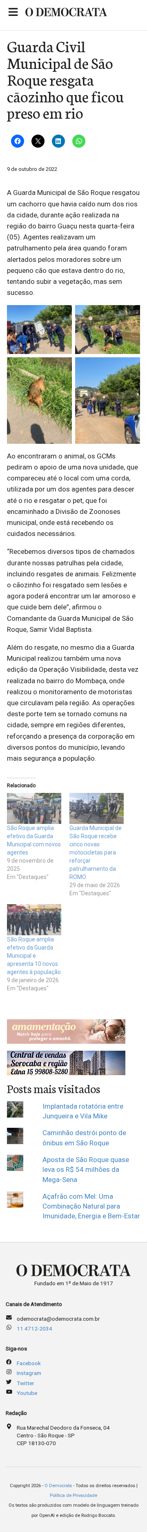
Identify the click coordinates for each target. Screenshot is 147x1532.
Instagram (29, 1373)
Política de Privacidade (73, 1495)
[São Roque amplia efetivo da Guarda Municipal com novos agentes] (34, 808)
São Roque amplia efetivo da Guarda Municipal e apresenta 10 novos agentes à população (34, 955)
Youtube (27, 1393)
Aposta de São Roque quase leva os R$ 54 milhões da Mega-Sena (85, 1170)
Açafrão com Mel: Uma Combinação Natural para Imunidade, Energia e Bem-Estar (91, 1206)
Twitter (25, 1383)
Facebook (29, 1363)
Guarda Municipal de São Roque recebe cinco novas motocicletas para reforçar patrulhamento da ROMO (95, 852)
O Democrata (58, 1485)
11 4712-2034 (34, 1328)
